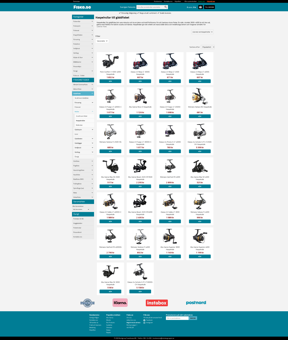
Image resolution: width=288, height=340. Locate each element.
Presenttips (77, 66)
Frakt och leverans (95, 325)
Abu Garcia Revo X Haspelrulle (140, 106)
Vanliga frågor (94, 317)
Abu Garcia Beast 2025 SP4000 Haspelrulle (140, 213)
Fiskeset (77, 107)
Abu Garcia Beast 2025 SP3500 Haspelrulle (140, 178)
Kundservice (158, 1)
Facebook (149, 320)
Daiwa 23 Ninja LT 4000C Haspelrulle (199, 73)
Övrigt (77, 157)
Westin (108, 320)
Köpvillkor (178, 1)
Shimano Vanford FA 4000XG (110, 247)
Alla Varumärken (78, 206)
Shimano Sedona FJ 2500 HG (110, 142)
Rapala (108, 332)
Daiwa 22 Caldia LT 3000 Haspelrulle (170, 213)
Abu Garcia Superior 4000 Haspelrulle (199, 248)
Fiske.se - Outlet (78, 75)
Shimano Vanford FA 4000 (170, 177)
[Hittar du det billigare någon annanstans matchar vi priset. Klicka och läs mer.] (87, 302)
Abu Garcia (109, 317)
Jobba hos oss (131, 320)
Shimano (109, 327)
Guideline (109, 325)
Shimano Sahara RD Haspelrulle (200, 106)
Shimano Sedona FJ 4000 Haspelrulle (140, 248)
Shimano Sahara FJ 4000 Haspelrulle (200, 213)
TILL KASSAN (209, 7)
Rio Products (110, 322)
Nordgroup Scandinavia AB (127, 338)
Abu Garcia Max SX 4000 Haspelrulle (200, 178)
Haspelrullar (80, 121)
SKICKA (193, 318)
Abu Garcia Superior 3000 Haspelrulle (170, 248)
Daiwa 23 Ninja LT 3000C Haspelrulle (140, 73)
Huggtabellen (77, 223)
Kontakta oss (168, 1)
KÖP (110, 81)
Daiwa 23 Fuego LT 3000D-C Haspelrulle (140, 143)
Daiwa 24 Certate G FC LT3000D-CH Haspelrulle (140, 283)
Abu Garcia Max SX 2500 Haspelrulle (110, 178)
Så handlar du (93, 322)
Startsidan (76, 1)
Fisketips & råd (78, 219)
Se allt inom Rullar (81, 116)
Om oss (129, 317)
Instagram (149, 322)
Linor (76, 134)
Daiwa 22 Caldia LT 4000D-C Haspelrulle (110, 213)
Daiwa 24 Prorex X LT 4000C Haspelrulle (170, 143)
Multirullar (79, 125)
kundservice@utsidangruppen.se (163, 338)
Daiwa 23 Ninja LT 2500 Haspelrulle (170, 73)
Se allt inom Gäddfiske (81, 98)
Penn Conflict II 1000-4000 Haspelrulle (110, 73)
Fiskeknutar (77, 228)
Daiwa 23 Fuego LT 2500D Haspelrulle (170, 108)
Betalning (92, 327)
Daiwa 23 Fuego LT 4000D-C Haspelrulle (110, 108)
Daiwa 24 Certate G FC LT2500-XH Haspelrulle (200, 143)
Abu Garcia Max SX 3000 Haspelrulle (110, 283)
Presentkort (77, 232)
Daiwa (108, 330)
